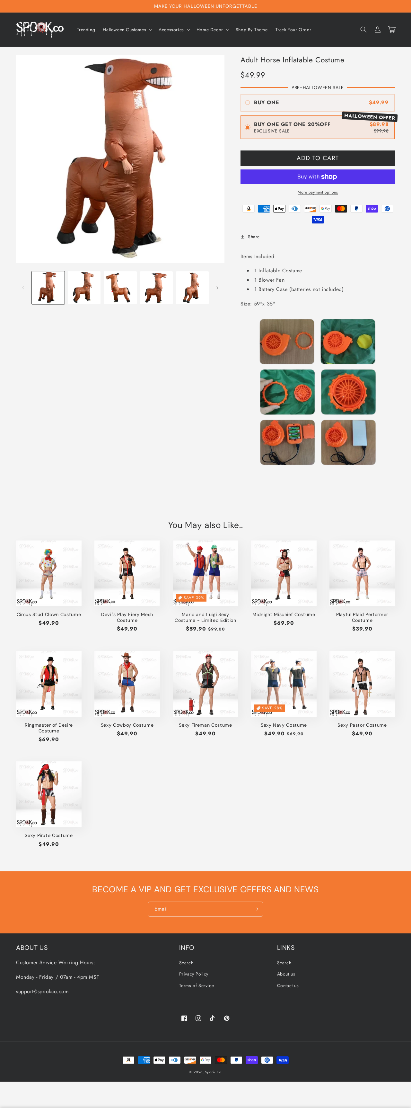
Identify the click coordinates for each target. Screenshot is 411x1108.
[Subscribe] (256, 909)
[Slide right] (217, 288)
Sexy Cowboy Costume (127, 725)
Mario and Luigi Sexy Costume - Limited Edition (205, 617)
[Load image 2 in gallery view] (84, 287)
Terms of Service (196, 985)
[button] (127, 29)
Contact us (288, 985)
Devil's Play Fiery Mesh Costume (127, 617)
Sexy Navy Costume (284, 725)
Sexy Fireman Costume (205, 725)
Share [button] (254, 236)
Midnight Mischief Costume (283, 614)
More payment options (318, 192)
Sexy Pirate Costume (49, 835)
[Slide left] (23, 288)
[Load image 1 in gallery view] (48, 287)
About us (286, 974)
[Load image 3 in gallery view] (120, 287)
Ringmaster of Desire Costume (49, 728)
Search (186, 962)
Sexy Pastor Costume (362, 725)
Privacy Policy (193, 974)
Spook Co (213, 1072)
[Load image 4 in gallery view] (156, 287)
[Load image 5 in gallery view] (192, 287)
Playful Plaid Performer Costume (362, 617)
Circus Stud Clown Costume (49, 614)
